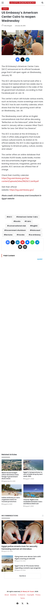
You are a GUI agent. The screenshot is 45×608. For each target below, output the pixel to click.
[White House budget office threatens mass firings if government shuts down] (12, 465)
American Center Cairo (28, 217)
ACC (10, 217)
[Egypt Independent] (22, 2)
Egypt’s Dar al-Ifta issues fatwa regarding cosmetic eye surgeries (28, 567)
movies (21, 235)
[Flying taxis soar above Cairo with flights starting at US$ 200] (7, 559)
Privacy (37, 595)
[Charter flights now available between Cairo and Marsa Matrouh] (33, 491)
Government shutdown (16, 230)
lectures (8, 235)
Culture (5, 9)
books (17, 221)
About (7, 595)
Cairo (28, 221)
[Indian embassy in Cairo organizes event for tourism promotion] (12, 490)
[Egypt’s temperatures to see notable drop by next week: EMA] (33, 464)
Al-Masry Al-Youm (27, 591)
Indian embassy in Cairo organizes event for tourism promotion (11, 500)
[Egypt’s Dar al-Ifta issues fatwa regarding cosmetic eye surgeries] (7, 568)
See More (22, 576)
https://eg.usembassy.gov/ (21, 190)
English (34, 226)
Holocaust (36, 230)
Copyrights (30, 595)
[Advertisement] (22, 356)
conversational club (17, 226)
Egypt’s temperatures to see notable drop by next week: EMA (33, 474)
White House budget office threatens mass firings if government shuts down (10, 476)
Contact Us (21, 595)
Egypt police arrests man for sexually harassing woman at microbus (19, 547)
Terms (22, 598)
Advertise (13, 595)
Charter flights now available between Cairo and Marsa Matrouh (32, 502)
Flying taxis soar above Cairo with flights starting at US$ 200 (28, 557)
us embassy (35, 235)
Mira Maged (8, 26)
